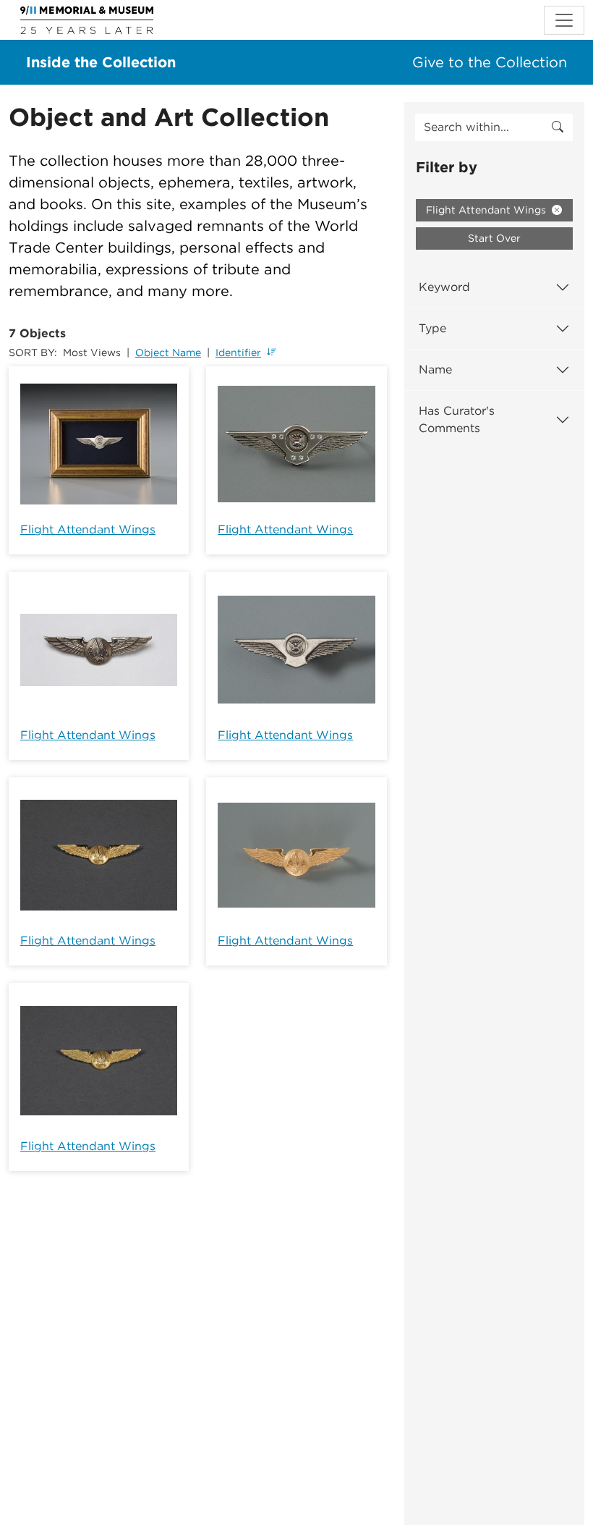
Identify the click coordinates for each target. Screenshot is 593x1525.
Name (435, 369)
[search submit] (557, 127)
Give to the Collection (489, 62)
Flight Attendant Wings (87, 529)
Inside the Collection (101, 62)
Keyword (444, 287)
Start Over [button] (494, 238)
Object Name (168, 352)
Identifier (238, 352)
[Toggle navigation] (564, 20)
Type (432, 328)
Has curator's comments (457, 419)
